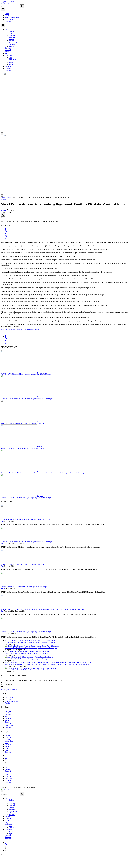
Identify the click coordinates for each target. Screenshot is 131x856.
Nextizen (8, 21)
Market (7, 720)
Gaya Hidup (9, 726)
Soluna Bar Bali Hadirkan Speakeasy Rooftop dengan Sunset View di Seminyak (27, 399)
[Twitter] (6, 232)
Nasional (8, 718)
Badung (39, 446)
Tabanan (12, 815)
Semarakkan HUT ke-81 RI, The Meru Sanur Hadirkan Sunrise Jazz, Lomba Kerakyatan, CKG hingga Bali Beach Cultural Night (43, 473)
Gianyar (11, 807)
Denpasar (40, 496)
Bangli (11, 802)
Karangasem (13, 811)
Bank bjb (8, 752)
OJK (6, 750)
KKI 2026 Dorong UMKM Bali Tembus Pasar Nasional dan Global (23, 423)
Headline (8, 713)
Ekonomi (8, 715)
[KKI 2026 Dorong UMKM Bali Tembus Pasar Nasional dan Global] (19, 421)
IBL (10, 826)
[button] (22, 6)
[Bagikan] (3, 215)
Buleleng (12, 804)
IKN (6, 743)
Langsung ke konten (7, 2)
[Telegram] (5, 234)
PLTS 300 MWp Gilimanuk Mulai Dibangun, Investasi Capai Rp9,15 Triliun (26, 374)
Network (4, 199)
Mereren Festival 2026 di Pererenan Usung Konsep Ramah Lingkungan (24, 448)
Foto (6, 775)
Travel (7, 722)
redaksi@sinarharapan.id (9, 690)
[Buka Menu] (3, 9)
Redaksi (7, 15)
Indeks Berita (9, 19)
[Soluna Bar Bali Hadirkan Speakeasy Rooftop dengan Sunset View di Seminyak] (19, 397)
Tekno (11, 831)
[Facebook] (5, 229)
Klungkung (12, 813)
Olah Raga (8, 776)
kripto (7, 746)
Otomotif (8, 724)
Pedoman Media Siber (12, 17)
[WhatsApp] (5, 239)
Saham (7, 748)
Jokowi (7, 735)
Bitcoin (7, 739)
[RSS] (6, 764)
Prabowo (8, 744)
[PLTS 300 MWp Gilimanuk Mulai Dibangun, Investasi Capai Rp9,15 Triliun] (19, 372)
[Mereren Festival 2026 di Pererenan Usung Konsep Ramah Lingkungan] (19, 446)
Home (7, 14)
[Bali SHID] (5, 3)
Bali (38, 372)
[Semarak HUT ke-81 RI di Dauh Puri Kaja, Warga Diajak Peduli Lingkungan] (19, 496)
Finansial (8, 727)
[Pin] (6, 237)
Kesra (7, 773)
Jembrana (12, 809)
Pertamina (8, 737)
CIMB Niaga (9, 741)
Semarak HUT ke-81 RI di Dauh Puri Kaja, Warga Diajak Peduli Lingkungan (26, 498)
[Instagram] (6, 760)
